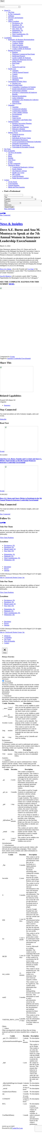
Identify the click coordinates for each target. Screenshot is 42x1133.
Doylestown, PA (17, 23)
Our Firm (11, 12)
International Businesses (20, 140)
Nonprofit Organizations (20, 143)
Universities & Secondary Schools (23, 147)
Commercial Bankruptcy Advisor (23, 167)
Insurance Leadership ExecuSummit (19, 358)
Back (2, 1)
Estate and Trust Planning (20, 127)
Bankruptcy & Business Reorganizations (21, 39)
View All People (9, 209)
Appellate (15, 107)
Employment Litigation (19, 90)
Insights (10, 158)
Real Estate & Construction (21, 145)
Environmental (17, 114)
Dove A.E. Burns (5, 269)
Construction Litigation (19, 110)
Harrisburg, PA (17, 25)
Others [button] (4, 1026)
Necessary (7, 681)
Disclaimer (7, 567)
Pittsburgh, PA (17, 32)
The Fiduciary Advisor (19, 171)
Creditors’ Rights (17, 43)
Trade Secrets (16, 118)
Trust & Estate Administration (21, 131)
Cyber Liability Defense (20, 112)
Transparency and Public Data (22, 120)
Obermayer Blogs (14, 165)
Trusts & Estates (13, 121)
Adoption (15, 70)
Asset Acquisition (18, 41)
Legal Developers (18, 176)
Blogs (10, 156)
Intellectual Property (18, 56)
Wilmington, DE (17, 36)
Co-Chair (31, 269)
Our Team (7, 149)
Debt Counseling (17, 45)
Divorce (14, 76)
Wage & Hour (16, 103)
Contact (6, 180)
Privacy (6, 568)
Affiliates (11, 16)
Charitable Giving (18, 125)
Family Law (12, 69)
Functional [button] (5, 694)
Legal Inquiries (13, 183)
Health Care (16, 136)
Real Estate (15, 63)
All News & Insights (14, 152)
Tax (13, 65)
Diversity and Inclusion (15, 18)
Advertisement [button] (6, 843)
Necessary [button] (5, 679)
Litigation (11, 105)
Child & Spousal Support (20, 72)
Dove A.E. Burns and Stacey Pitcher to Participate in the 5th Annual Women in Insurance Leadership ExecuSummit (21, 499)
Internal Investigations (19, 96)
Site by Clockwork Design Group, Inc (12, 577)
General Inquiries (13, 185)
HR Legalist (16, 174)
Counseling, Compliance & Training (24, 87)
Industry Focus (13, 132)
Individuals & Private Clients (21, 138)
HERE (11, 284)
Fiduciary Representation (20, 47)
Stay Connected (5, 215)
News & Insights (9, 151)
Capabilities (8, 38)
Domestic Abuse (17, 78)
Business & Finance (14, 50)
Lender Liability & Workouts (21, 49)
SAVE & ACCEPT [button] (8, 1126)
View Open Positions (7, 537)
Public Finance (17, 61)
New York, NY (17, 28)
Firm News (11, 160)
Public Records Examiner (20, 178)
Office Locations (13, 21)
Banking (15, 52)
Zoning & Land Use (18, 67)
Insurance (15, 116)
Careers (10, 19)
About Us (7, 10)
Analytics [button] (5, 758)
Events (10, 162)
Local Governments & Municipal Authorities (26, 141)
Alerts (10, 154)
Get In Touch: (12, 182)
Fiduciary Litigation (18, 129)
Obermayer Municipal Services (22, 59)
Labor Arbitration (17, 98)
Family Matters (17, 169)
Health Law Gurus (18, 172)
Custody (15, 74)
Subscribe (3, 419)
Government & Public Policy (17, 81)
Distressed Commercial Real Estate (23, 54)
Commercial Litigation (19, 109)
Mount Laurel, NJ (18, 27)
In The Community (14, 14)
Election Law (16, 83)
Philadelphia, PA (17, 30)
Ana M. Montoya (5, 276)
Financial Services (18, 134)
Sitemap (6, 570)
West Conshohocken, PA (20, 34)
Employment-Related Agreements (23, 89)
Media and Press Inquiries (16, 187)
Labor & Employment (15, 85)
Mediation (15, 80)
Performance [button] (6, 740)
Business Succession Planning (22, 123)
